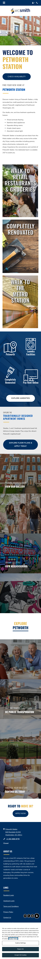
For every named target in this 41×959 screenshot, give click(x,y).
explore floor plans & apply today (20, 444)
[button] (33, 3)
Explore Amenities (20, 398)
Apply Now (21, 813)
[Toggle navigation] (4, 3)
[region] (20, 941)
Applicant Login (9, 901)
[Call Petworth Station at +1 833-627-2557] (37, 3)
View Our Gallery (15, 486)
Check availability (17, 76)
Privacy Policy (8, 912)
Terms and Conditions (11, 906)
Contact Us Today (15, 791)
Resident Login (8, 895)
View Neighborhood (16, 566)
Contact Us (7, 917)
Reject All (20, 949)
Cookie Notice (13, 939)
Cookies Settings (20, 943)
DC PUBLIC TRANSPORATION (19, 712)
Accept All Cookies (20, 955)
